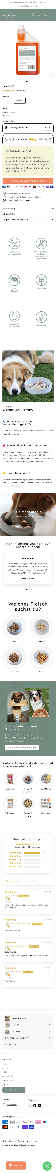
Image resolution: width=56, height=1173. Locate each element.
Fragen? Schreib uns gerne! (15, 219)
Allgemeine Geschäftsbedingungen (18, 1145)
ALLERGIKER (7, 1076)
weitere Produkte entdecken (22, 747)
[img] (10, 892)
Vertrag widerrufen (14, 1090)
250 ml (8, 101)
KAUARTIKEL (7, 1080)
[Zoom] (51, 74)
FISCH (4, 1072)
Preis (4, 109)
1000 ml (19, 101)
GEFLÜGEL (6, 1068)
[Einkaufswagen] (45, 15)
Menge (5, 96)
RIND (4, 1064)
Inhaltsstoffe (8, 214)
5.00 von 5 (35, 844)
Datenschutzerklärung (13, 1141)
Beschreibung (9, 208)
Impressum (32, 1141)
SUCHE (5, 1084)
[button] (8, 91)
